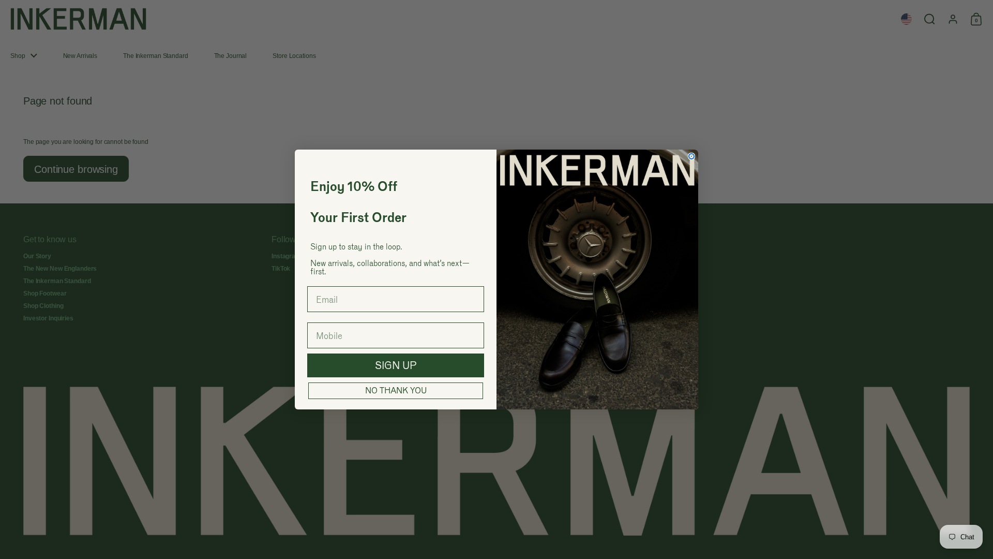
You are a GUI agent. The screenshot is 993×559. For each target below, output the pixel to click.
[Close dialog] (691, 156)
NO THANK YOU (396, 390)
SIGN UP (396, 365)
